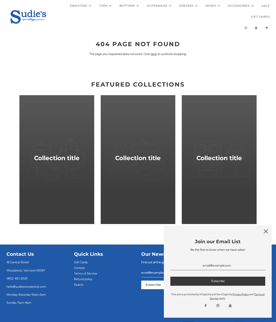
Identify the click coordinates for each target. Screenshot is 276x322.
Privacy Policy (241, 294)
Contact (79, 268)
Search (78, 285)
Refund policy (83, 279)
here (154, 54)
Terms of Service (85, 273)
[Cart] (267, 27)
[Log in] (256, 27)
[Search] (245, 27)
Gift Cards (260, 16)
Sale (266, 5)
